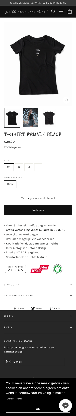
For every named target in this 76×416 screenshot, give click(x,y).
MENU (9, 315)
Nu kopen (38, 210)
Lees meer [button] (14, 398)
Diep (10, 183)
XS (9, 166)
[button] (65, 405)
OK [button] (38, 408)
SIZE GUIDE (11, 285)
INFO (8, 327)
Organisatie (13, 177)
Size (7, 160)
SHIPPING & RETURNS (18, 295)
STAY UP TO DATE (18, 340)
